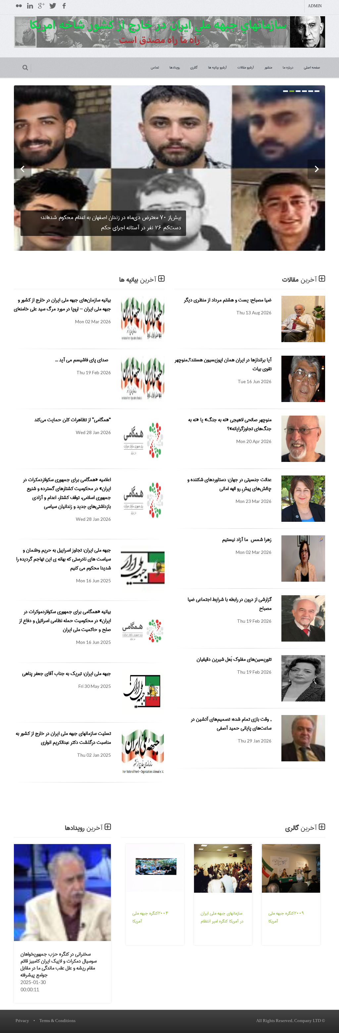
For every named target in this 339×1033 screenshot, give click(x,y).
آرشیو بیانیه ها (217, 67)
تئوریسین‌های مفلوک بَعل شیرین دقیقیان (234, 659)
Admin (315, 6)
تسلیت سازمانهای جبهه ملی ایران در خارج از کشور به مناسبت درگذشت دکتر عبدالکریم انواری (63, 738)
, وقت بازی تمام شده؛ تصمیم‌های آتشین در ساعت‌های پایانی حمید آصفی (231, 724)
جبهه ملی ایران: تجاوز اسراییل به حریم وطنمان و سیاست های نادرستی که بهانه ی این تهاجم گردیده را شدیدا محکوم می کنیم (63, 559)
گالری (194, 67)
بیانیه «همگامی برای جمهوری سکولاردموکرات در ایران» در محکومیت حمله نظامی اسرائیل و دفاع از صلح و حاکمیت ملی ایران (65, 620)
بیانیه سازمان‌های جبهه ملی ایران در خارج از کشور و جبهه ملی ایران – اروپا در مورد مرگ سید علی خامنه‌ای (62, 304)
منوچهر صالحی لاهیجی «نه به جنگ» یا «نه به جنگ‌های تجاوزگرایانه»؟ (229, 424)
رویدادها (175, 67)
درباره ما (288, 67)
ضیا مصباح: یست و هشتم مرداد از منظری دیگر (226, 300)
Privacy (22, 1021)
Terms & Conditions (57, 1021)
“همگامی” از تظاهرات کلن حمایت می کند (72, 420)
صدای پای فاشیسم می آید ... (83, 360)
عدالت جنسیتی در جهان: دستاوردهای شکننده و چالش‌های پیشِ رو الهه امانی (229, 484)
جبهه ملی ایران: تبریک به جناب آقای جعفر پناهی (66, 673)
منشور (268, 67)
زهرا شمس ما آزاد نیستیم (246, 539)
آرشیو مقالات (245, 67)
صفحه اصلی (312, 67)
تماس (155, 67)
